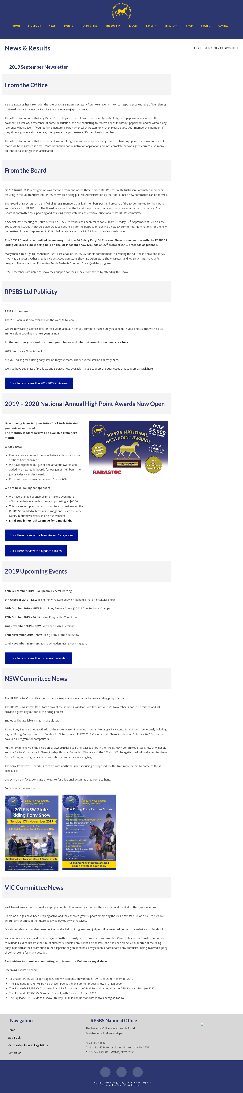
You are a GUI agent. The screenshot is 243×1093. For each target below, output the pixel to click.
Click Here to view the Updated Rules (36, 551)
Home (11, 1030)
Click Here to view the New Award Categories (41, 535)
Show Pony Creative (129, 1085)
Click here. (147, 368)
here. (116, 360)
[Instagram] (138, 1072)
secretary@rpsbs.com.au (73, 109)
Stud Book (14, 1037)
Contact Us (14, 1053)
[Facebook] (105, 1072)
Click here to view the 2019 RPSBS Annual (39, 383)
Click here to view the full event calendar (38, 658)
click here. (122, 342)
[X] (121, 1072)
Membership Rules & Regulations (28, 1045)
